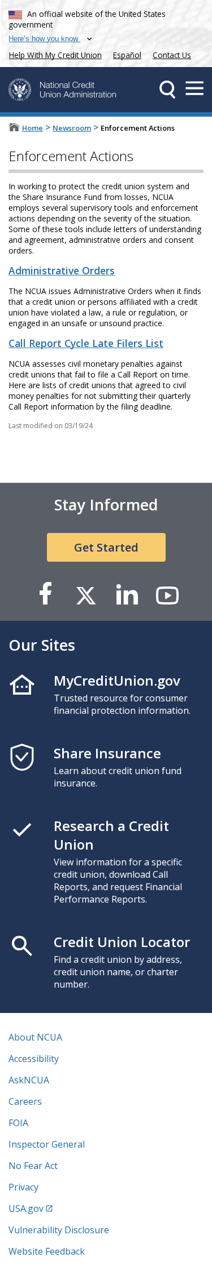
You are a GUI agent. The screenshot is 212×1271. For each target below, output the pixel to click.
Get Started (106, 547)
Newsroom (72, 128)
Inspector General (46, 1144)
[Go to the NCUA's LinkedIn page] (126, 595)
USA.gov (26, 1208)
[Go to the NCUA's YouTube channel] (167, 595)
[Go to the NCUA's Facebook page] (45, 595)
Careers (25, 1101)
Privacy (23, 1187)
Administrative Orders (61, 270)
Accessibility (33, 1058)
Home (32, 128)
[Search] (167, 90)
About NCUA (35, 1037)
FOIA (18, 1123)
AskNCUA (28, 1080)
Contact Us (172, 55)
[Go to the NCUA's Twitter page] (85, 595)
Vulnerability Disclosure (58, 1230)
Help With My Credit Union (53, 53)
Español (127, 55)
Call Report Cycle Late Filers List (85, 343)
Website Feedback (46, 1251)
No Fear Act (33, 1165)
